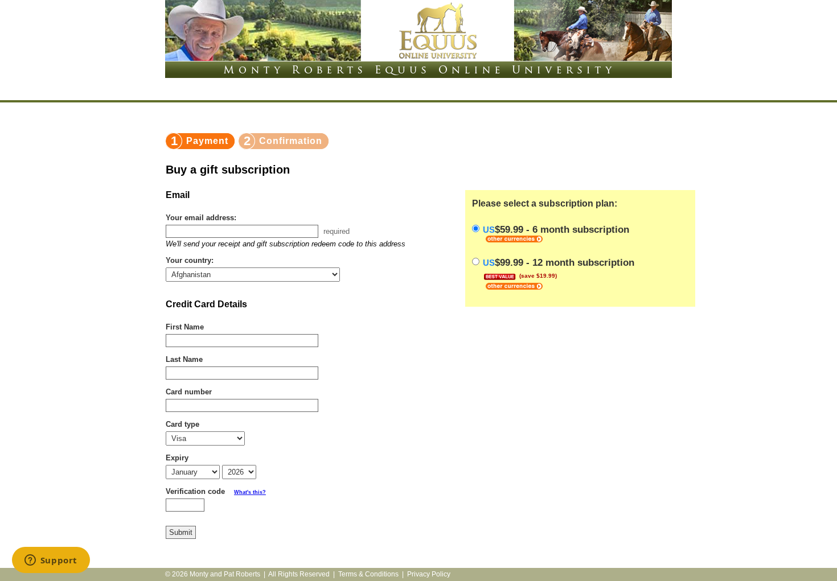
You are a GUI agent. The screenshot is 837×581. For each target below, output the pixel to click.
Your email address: (201, 217)
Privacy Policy (428, 574)
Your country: (190, 260)
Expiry (177, 458)
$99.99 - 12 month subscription (558, 268)
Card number (189, 392)
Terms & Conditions (368, 574)
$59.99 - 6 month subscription (556, 229)
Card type (182, 424)
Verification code (216, 491)
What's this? (250, 492)
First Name (185, 327)
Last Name (184, 359)
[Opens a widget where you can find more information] (50, 561)
